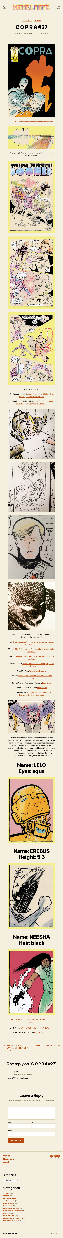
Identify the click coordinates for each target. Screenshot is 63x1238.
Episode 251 (42, 688)
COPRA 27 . (31, 121)
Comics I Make (27, 20)
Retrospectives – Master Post (13, 1218)
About (6, 1162)
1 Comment (44, 33)
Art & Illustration (9, 1201)
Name (10, 1122)
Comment (11, 1106)
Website (10, 1130)
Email (34, 1122)
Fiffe (20, 33)
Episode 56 (46, 683)
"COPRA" (6, 1193)
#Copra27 (25, 1028)
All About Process (9, 1198)
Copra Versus (32, 394)
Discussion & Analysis (11, 1208)
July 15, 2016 (39, 1032)
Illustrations (8, 1159)
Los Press (37, 20)
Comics (6, 1156)
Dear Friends (7, 1206)
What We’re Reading (37, 671)
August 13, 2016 (31, 33)
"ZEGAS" (6, 1196)
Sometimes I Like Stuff (11, 1221)
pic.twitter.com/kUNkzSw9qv (40, 1028)
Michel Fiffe (13, 1233)
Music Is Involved (9, 1216)
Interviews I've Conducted (12, 1211)
